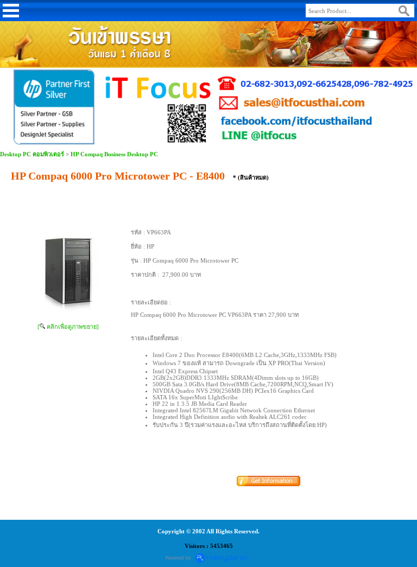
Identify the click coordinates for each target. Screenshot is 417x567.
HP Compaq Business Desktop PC (114, 154)
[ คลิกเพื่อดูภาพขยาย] (68, 326)
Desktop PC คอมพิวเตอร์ (32, 154)
